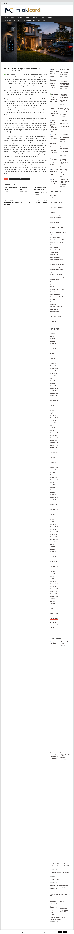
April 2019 (53, 492)
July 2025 (52, 356)
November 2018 (54, 504)
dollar (11, 179)
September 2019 (54, 479)
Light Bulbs (53, 272)
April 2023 (53, 413)
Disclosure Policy (54, 625)
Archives (52, 197)
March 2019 (53, 494)
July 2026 (52, 336)
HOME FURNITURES (47, 17)
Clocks (52, 234)
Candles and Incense (55, 230)
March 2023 (53, 415)
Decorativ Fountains (55, 237)
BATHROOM (12, 17)
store (28, 179)
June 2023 (52, 408)
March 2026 (53, 343)
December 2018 (54, 502)
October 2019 (53, 477)
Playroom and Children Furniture (58, 296)
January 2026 (53, 348)
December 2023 (54, 393)
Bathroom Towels (54, 222)
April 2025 (53, 363)
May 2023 (52, 410)
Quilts (51, 301)
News (51, 284)
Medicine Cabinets (54, 279)
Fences (52, 244)
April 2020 (53, 462)
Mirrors (52, 282)
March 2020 (53, 465)
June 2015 (52, 603)
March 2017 (53, 551)
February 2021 (54, 437)
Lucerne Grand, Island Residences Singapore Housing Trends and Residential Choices (64, 123)
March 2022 (53, 430)
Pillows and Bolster (55, 294)
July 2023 (52, 405)
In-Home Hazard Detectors (57, 264)
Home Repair (53, 262)
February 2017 (54, 554)
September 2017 (54, 539)
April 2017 (53, 549)
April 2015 (53, 608)
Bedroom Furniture (55, 225)
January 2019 (53, 499)
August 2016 (53, 569)
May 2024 (52, 380)
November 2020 (54, 445)
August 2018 (53, 512)
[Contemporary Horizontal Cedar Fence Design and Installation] (54, 159)
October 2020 (53, 447)
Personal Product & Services (57, 289)
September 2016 (54, 566)
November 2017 (54, 534)
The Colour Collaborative (56, 879)
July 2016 (52, 571)
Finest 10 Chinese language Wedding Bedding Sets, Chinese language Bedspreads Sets (59, 887)
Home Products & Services (56, 259)
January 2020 (53, 469)
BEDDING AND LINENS (23, 17)
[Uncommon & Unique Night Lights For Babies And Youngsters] (54, 753)
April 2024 (53, 383)
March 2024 (53, 385)
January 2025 (53, 370)
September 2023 (54, 400)
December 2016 (54, 559)
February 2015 (54, 613)
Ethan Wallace (18, 70)
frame (14, 179)
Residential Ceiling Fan (56, 306)
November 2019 (54, 474)
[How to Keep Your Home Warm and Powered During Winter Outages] (54, 69)
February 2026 (54, 346)
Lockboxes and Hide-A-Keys (57, 277)
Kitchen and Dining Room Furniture (59, 267)
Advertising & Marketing (56, 207)
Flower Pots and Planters (56, 249)
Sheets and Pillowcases (55, 309)
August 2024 (53, 375)
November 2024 (54, 373)
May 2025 (52, 361)
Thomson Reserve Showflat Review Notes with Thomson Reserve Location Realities (65, 150)
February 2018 (54, 526)
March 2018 (53, 524)
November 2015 (54, 591)
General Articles (54, 252)
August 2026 (53, 333)
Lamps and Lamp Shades (56, 269)
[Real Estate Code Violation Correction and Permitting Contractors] (54, 179)
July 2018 (52, 514)
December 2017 (54, 531)
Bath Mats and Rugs (55, 215)
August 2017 (53, 541)
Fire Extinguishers (54, 247)
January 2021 (53, 440)
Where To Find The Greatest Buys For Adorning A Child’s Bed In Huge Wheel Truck (59, 865)
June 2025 (52, 358)
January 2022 (53, 435)
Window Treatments (55, 324)
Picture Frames (7, 65)
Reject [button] (65, 932)
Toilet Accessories (54, 314)
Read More (70, 932)
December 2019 (54, 472)
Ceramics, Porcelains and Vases (58, 232)
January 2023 (53, 420)
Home (6, 17)
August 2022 (53, 422)
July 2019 (52, 484)
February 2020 (54, 467)
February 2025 (54, 368)
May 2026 (52, 338)
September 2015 (54, 596)
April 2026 (53, 341)
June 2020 (52, 457)
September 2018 (54, 509)
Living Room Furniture (56, 274)
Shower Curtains (54, 311)
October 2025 (53, 353)
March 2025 (53, 365)
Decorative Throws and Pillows (58, 239)
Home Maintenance (55, 257)
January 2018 (53, 529)
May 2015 (52, 606)
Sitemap (52, 627)
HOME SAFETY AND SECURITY (12, 20)
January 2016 (53, 586)
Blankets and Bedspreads (56, 227)
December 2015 (54, 588)
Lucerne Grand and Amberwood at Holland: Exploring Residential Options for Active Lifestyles (65, 83)
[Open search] (69, 17)
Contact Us (53, 622)
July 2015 (52, 601)
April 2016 (53, 578)
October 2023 (53, 398)
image (18, 179)
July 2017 (52, 544)
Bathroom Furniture (55, 220)
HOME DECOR (35, 17)
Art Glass (52, 212)
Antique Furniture (54, 210)
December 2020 (54, 442)
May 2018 (52, 519)
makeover (23, 179)
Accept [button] (60, 932)
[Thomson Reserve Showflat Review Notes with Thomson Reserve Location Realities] (54, 147)
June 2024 (52, 378)
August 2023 (53, 403)
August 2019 (53, 482)
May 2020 (52, 460)
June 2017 (52, 546)
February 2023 (54, 417)
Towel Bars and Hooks (55, 316)
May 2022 (52, 425)
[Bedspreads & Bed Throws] (54, 642)
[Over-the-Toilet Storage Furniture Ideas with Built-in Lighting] (54, 169)
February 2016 (54, 583)
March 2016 (53, 581)
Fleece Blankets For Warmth (57, 901)
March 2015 (53, 611)
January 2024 (53, 390)
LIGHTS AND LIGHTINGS (29, 20)
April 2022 (53, 427)
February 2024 (54, 388)
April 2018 (53, 521)
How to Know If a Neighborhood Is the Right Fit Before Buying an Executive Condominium (65, 111)
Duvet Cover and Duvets (56, 242)
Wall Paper (53, 321)
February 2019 (54, 497)
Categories (53, 195)
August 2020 (53, 452)
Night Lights (53, 286)
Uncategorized (53, 319)
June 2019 (52, 487)
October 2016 (53, 564)
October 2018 (53, 507)
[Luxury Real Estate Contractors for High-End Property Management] (54, 134)
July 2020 (52, 455)
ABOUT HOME (41, 20)
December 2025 (54, 351)
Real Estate (53, 304)
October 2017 (53, 536)
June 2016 (52, 574)
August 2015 (53, 598)
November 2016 (54, 561)
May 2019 (52, 489)
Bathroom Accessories (55, 217)
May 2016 (52, 576)
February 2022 (54, 432)
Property (52, 299)
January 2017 (53, 556)
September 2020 (54, 450)
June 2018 (52, 517)
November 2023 (54, 395)
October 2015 (53, 593)
